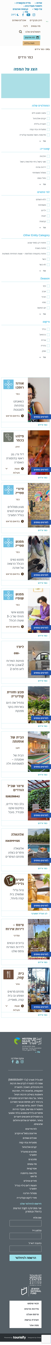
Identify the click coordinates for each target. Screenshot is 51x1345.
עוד (44, 141)
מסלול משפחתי (39, 172)
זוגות (43, 216)
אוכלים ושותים (19, 20)
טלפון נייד (36, 1230)
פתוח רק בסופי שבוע (37, 242)
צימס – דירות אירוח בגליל (15, 929)
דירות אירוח (41, 167)
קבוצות (42, 221)
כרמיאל (42, 334)
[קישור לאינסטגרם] (22, 1061)
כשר (44, 259)
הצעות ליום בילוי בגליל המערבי (26, 1187)
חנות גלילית (29, 43)
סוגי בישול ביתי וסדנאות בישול (33, 161)
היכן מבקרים (36, 20)
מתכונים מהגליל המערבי (29, 1153)
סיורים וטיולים (30, 1180)
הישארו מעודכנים (33, 5)
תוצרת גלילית (40, 124)
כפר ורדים (42, 424)
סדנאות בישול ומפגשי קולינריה (32, 135)
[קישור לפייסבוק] (12, 1061)
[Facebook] (23, 15)
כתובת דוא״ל (35, 1243)
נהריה (43, 345)
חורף (44, 297)
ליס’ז (20, 647)
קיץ (44, 286)
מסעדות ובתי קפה (38, 129)
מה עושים (35, 26)
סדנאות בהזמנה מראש (29, 1175)
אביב (44, 291)
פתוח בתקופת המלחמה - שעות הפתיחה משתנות (24, 253)
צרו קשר (38, 9)
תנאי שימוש (33, 1303)
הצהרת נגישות (31, 1319)
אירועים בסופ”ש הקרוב (26, 1133)
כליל (44, 329)
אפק (44, 351)
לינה (25, 26)
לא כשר (42, 264)
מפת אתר (34, 1325)
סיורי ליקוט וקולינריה (27, 1197)
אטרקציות (32, 1168)
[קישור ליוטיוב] (17, 1061)
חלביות (43, 156)
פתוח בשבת (40, 248)
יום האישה (41, 307)
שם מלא (37, 1217)
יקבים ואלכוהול (39, 118)
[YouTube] (28, 15)
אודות (39, 2)
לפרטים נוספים (41, 416)
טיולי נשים (41, 178)
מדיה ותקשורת (23, 2)
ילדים (43, 210)
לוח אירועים (30, 37)
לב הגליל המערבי (39, 913)
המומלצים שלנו (32, 31)
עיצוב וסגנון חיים (39, 113)
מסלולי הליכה (30, 1193)
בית (48, 49)
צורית (43, 340)
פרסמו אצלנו (32, 1314)
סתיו (44, 302)
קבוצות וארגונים (20, 9)
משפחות (42, 205)
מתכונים (33, 1159)
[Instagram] (34, 15)
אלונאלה (17, 835)
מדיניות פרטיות (31, 1308)
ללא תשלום (41, 199)
